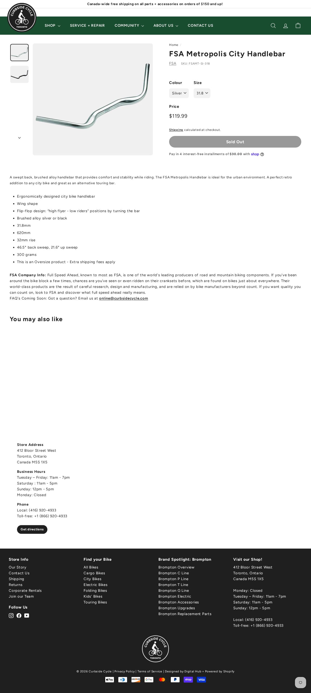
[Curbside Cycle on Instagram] (11, 615)
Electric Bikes (96, 585)
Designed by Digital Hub (183, 671)
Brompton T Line (173, 585)
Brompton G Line (173, 590)
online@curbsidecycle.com (123, 298)
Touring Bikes (95, 602)
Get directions (32, 529)
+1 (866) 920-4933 (267, 625)
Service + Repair (87, 25)
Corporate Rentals (25, 590)
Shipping (176, 130)
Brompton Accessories (178, 602)
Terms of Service (150, 671)
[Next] (19, 136)
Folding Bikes (95, 590)
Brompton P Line (173, 579)
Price (174, 106)
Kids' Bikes (93, 596)
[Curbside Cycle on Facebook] (19, 615)
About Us (164, 25)
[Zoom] (93, 99)
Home (173, 45)
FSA (172, 63)
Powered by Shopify (220, 671)
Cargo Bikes (94, 573)
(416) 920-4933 (259, 620)
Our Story (17, 567)
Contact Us (200, 25)
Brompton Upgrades (176, 608)
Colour (175, 82)
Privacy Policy (124, 671)
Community (127, 25)
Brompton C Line (173, 573)
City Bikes (93, 579)
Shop (51, 25)
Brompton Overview (176, 567)
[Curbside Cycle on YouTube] (26, 615)
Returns (15, 585)
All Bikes (91, 567)
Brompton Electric (174, 596)
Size (198, 82)
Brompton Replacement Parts (185, 614)
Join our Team (21, 596)
